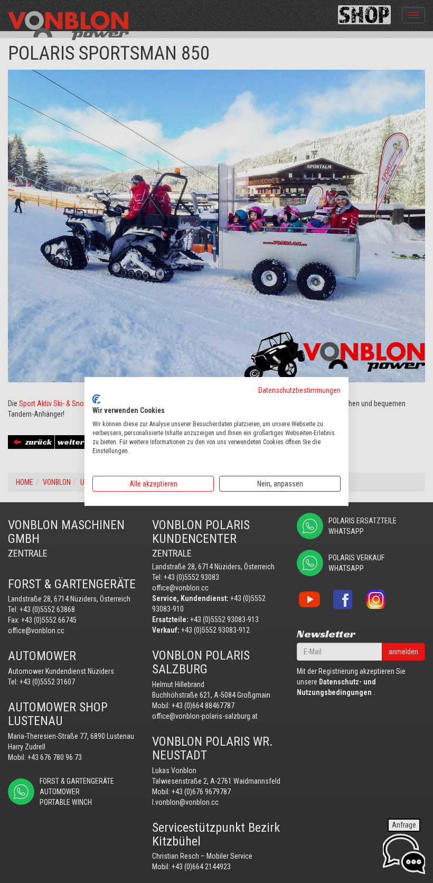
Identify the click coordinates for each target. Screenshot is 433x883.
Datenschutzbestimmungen (299, 390)
